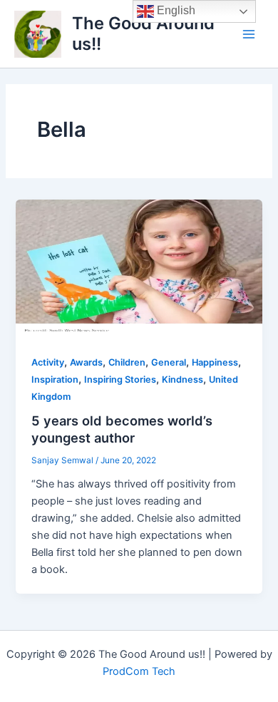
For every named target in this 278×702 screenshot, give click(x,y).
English (174, 10)
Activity (47, 362)
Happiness (215, 362)
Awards (86, 362)
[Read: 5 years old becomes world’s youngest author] (139, 268)
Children (126, 362)
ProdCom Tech (139, 671)
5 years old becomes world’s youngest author (121, 429)
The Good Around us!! (143, 33)
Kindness (182, 379)
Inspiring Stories (120, 379)
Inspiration (54, 379)
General (168, 362)
